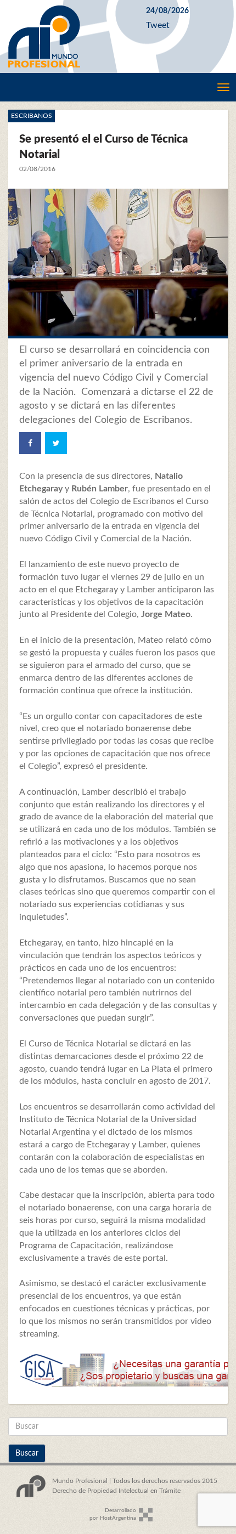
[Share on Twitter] (56, 443)
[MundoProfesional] (69, 36)
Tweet (158, 25)
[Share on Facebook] (30, 443)
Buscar (26, 1453)
